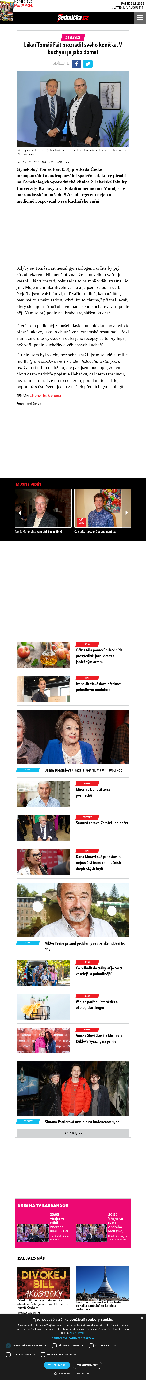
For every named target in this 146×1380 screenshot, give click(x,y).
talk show (35, 395)
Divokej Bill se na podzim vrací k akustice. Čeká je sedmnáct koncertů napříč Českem (42, 1304)
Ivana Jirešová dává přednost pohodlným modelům (98, 687)
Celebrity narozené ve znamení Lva (95, 531)
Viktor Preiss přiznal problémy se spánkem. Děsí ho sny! (85, 946)
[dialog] (73, 1347)
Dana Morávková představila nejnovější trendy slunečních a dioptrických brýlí (100, 863)
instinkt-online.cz (28, 1313)
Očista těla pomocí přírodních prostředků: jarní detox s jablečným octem (99, 656)
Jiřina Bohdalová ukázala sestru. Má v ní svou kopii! (85, 770)
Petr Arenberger (52, 395)
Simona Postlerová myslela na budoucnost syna (82, 1122)
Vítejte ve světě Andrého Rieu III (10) (59, 1223)
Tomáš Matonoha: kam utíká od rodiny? (38, 531)
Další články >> (73, 1133)
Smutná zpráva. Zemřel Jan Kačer (102, 823)
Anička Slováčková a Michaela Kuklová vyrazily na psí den (99, 1039)
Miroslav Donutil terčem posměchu (95, 793)
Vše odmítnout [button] (87, 1365)
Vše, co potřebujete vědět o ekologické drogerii (97, 1005)
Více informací (77, 1332)
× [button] (141, 1318)
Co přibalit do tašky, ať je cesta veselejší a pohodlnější (99, 971)
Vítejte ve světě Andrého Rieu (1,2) (115, 1223)
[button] (73, 1338)
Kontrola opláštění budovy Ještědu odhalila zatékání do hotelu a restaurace (100, 1306)
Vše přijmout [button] (57, 1365)
